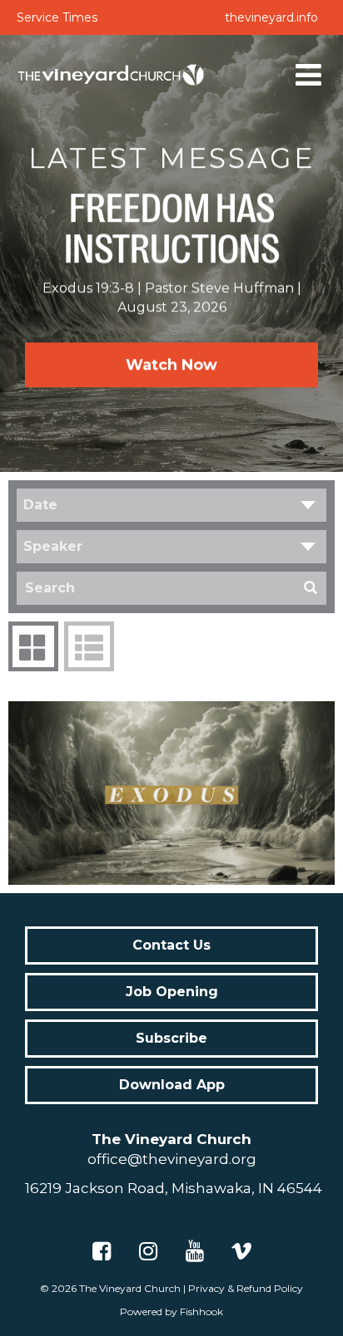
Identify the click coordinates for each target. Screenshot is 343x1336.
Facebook (101, 1251)
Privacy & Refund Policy (245, 1288)
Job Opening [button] (172, 992)
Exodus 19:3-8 (88, 288)
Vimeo (241, 1251)
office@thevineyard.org (171, 1159)
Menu (309, 75)
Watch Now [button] (171, 365)
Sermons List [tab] (89, 646)
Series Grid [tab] (33, 646)
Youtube (195, 1251)
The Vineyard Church (130, 1288)
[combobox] (171, 505)
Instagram (148, 1251)
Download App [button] (172, 1085)
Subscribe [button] (171, 1038)
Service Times (57, 17)
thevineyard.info (271, 17)
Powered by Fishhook (171, 1311)
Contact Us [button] (171, 945)
